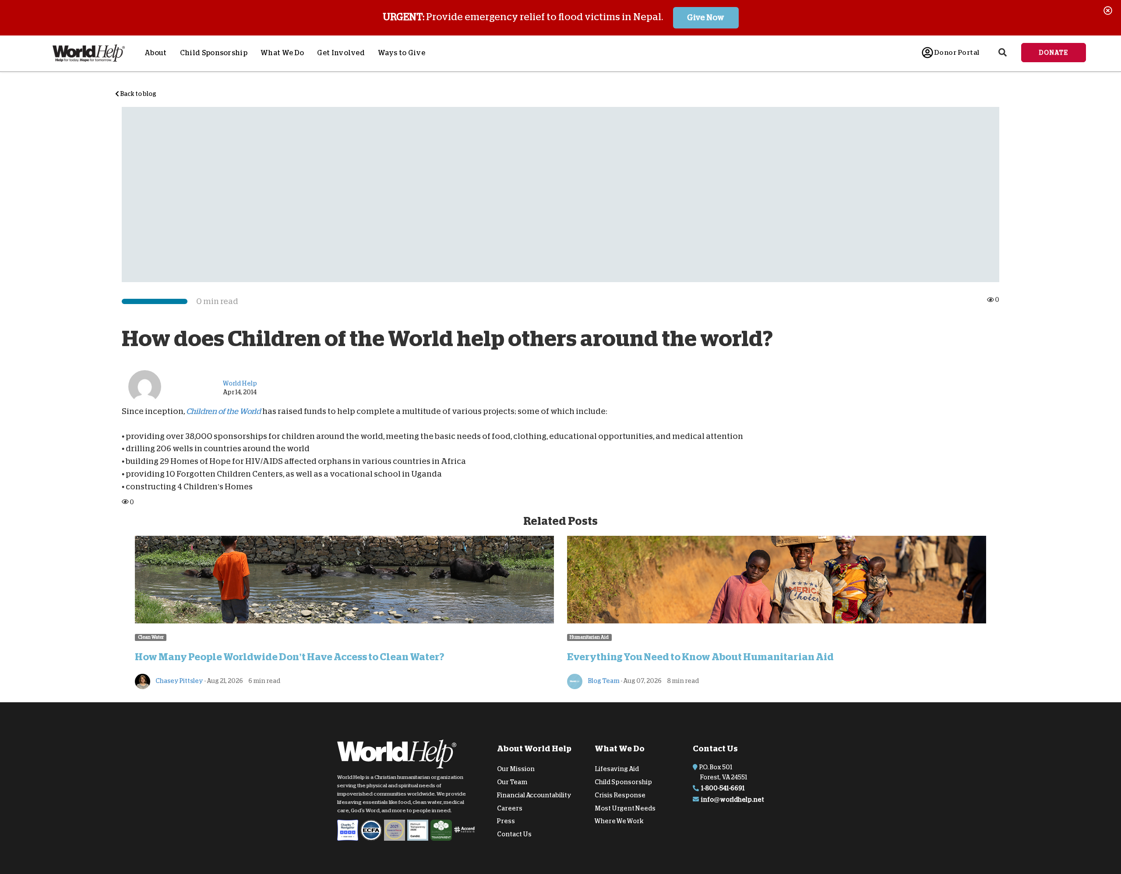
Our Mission (516, 769)
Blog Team (603, 681)
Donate (1053, 53)
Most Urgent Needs (625, 808)
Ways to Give (401, 53)
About (156, 53)
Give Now (705, 17)
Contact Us (514, 834)
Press (506, 821)
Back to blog (137, 94)
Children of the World (223, 411)
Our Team (512, 782)
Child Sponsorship (213, 53)
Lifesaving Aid (617, 769)
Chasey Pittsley (179, 681)
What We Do (282, 53)
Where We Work (619, 821)
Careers (509, 808)
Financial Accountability (534, 795)
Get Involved (341, 53)
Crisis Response (620, 795)
